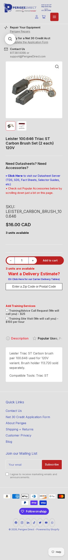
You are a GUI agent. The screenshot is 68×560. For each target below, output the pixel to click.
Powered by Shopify (47, 529)
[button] (10, 39)
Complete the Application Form (29, 42)
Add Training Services (21, 305)
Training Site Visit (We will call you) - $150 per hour (32, 320)
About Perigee (16, 423)
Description (20, 338)
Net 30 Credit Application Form (28, 417)
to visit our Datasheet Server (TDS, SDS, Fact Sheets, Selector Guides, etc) (33, 180)
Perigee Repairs (20, 31)
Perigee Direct (26, 529)
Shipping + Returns (19, 429)
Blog (9, 441)
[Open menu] (54, 17)
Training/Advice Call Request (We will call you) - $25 (32, 312)
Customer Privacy (18, 435)
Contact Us (14, 411)
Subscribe (52, 464)
